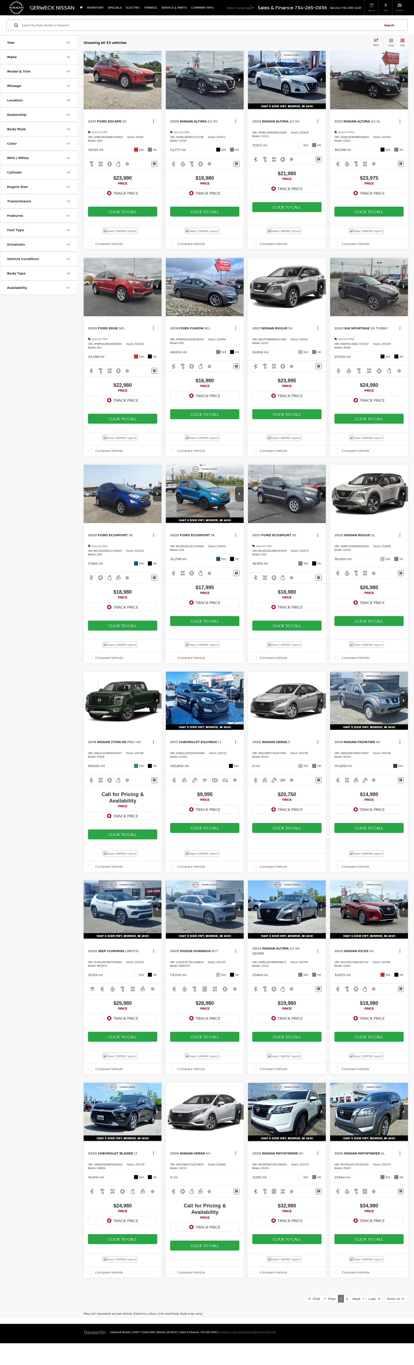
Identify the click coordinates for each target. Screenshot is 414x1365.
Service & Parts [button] (174, 7)
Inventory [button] (95, 7)
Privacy (238, 1332)
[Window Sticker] (154, 164)
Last (373, 1298)
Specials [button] (115, 7)
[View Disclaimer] (127, 163)
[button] (157, 80)
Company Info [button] (202, 7)
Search (389, 25)
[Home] (81, 7)
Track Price (125, 193)
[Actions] (153, 121)
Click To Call (122, 211)
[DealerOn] (95, 1332)
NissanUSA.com (266, 1332)
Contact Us (225, 1332)
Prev (331, 1298)
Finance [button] (150, 7)
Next (358, 1298)
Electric (133, 7)
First (315, 1298)
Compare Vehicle (109, 244)
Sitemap (250, 1332)
